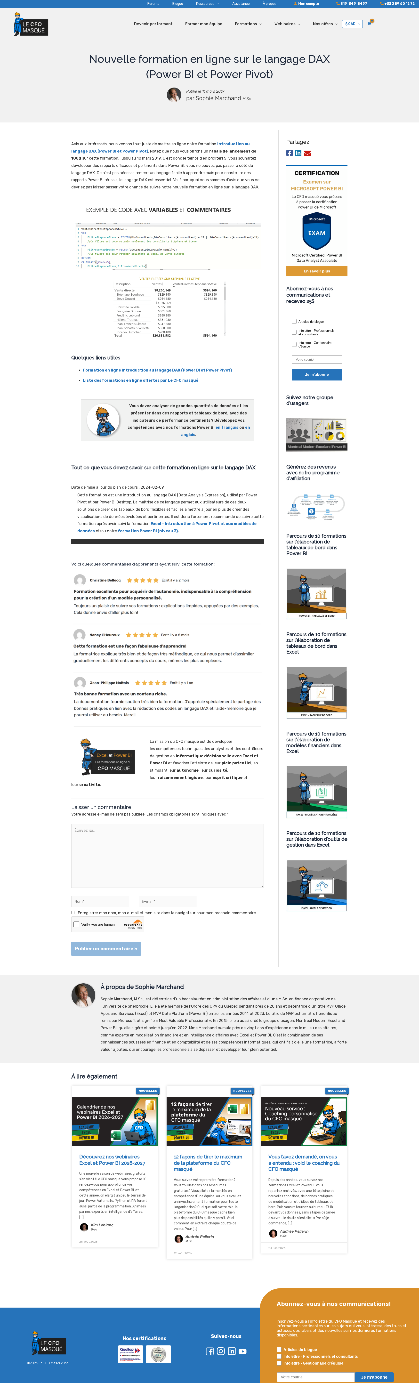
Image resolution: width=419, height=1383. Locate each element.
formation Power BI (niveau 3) (148, 531)
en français (227, 427)
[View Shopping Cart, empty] (369, 23)
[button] (201, 4)
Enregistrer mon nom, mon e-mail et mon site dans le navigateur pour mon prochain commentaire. (167, 913)
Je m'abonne (317, 374)
